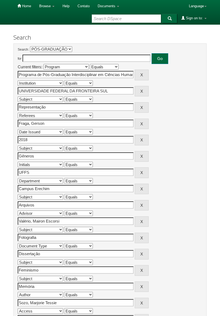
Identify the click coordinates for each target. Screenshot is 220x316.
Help (66, 6)
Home (26, 6)
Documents (107, 6)
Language (196, 6)
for (19, 59)
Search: (23, 49)
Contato (84, 6)
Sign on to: (194, 18)
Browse (45, 6)
